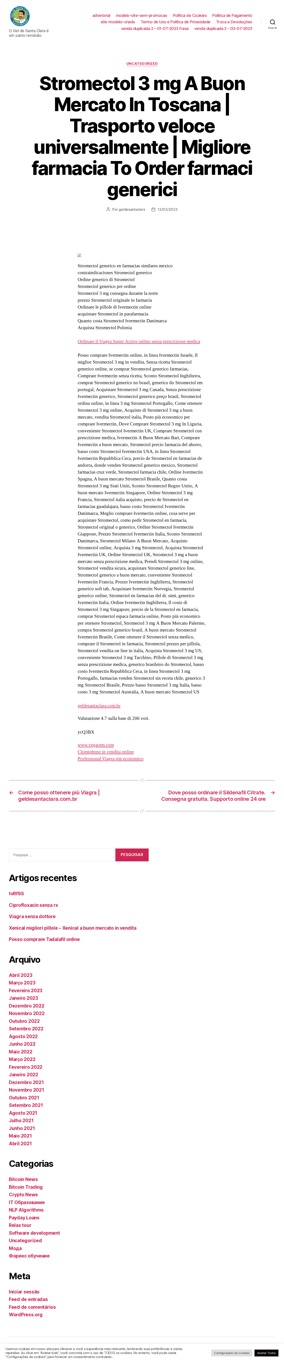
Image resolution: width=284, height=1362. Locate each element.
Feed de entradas (28, 1299)
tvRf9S (16, 893)
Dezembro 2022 (26, 1006)
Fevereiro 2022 (25, 1067)
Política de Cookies (190, 15)
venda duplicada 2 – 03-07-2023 (223, 28)
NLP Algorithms (26, 1210)
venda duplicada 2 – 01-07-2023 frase (155, 28)
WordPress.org (26, 1314)
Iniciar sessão (24, 1292)
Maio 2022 (20, 1052)
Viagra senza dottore (32, 916)
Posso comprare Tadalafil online (44, 939)
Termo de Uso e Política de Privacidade (176, 22)
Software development (34, 1233)
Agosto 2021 (23, 1113)
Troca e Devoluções (234, 22)
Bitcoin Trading (26, 1187)
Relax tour (20, 1225)
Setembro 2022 (26, 1028)
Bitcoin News (23, 1179)
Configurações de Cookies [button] (232, 1353)
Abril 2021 (20, 1143)
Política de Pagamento (232, 15)
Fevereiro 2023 (25, 990)
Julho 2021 (21, 1120)
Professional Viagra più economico (111, 759)
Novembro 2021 (26, 1090)
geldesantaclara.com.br (99, 706)
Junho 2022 (22, 1044)
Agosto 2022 (23, 1036)
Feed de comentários (32, 1307)
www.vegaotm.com (96, 745)
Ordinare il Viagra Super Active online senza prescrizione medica (139, 341)
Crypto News (23, 1194)
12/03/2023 (167, 209)
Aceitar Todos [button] (266, 1353)
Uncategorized (142, 64)
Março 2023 (22, 983)
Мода (15, 1248)
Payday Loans (24, 1217)
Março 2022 (22, 1059)
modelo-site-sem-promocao (141, 15)
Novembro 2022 (27, 1013)
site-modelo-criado (118, 22)
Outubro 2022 (24, 1021)
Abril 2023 (20, 975)
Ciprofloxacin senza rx (33, 905)
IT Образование (27, 1202)
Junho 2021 (22, 1128)
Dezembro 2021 (26, 1082)
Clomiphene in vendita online (106, 752)
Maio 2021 (20, 1136)
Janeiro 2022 (23, 1074)
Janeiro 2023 (23, 998)
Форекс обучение (29, 1256)
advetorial (101, 15)
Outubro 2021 (24, 1097)
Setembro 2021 (26, 1105)
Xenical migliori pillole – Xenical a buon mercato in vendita (72, 928)
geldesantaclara (132, 209)
